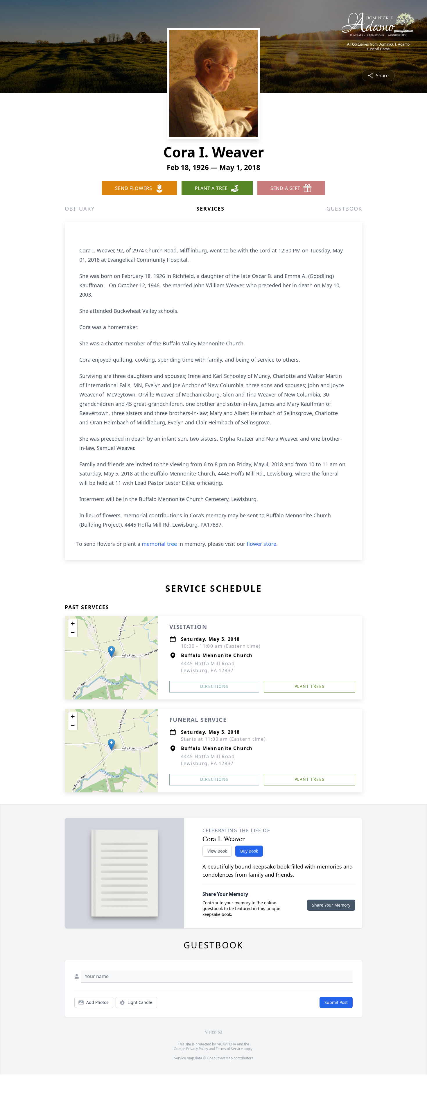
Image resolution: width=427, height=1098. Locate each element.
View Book (217, 851)
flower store (261, 543)
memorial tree (159, 543)
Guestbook (344, 208)
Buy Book (249, 851)
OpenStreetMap (220, 1058)
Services (210, 208)
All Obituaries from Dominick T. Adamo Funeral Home (378, 46)
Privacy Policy (197, 1048)
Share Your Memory (331, 905)
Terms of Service (229, 1048)
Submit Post (336, 1002)
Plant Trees (309, 686)
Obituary (79, 208)
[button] (111, 652)
